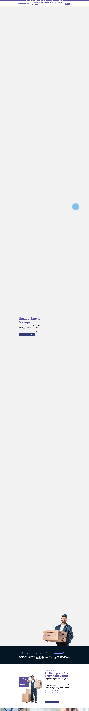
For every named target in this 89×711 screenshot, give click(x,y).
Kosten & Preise (35, 4)
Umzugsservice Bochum (56, 2)
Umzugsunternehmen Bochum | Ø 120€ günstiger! (41, 2)
